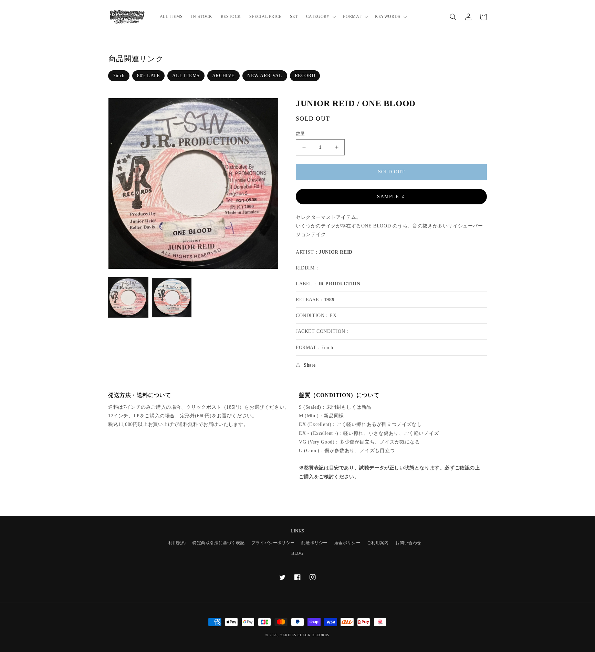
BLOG (297, 553)
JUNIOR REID (336, 252)
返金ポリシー (347, 542)
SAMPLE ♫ (391, 196)
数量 (300, 133)
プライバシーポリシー (273, 542)
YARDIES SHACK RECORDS (305, 635)
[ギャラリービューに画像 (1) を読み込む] (128, 297)
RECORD (305, 75)
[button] (320, 17)
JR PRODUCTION (339, 283)
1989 (329, 299)
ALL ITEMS (185, 75)
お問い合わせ (408, 542)
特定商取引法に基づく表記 (218, 542)
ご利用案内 (378, 542)
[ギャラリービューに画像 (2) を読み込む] (171, 297)
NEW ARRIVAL (264, 75)
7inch (119, 75)
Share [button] (310, 365)
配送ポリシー (314, 542)
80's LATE (148, 75)
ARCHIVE (223, 75)
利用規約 (177, 542)
